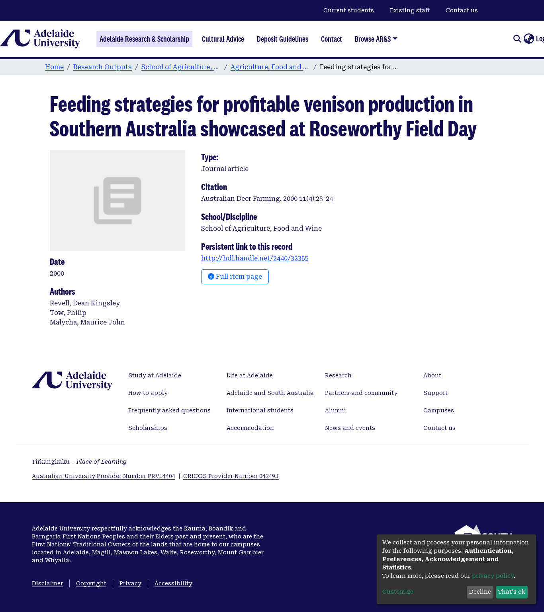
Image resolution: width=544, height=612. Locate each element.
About (432, 375)
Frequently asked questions (169, 410)
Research (338, 375)
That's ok (511, 592)
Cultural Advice (223, 39)
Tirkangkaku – (79, 462)
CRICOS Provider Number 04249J (231, 476)
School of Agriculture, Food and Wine (181, 67)
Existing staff (410, 10)
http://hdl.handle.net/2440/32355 (255, 258)
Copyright (91, 583)
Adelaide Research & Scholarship (144, 39)
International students (260, 410)
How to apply (148, 393)
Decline (480, 592)
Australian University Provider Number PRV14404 (103, 476)
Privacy (130, 583)
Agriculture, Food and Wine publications (270, 67)
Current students (348, 10)
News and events (350, 428)
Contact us (462, 10)
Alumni (335, 410)
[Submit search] (517, 39)
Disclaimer (47, 583)
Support (435, 393)
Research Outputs (102, 67)
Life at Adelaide (250, 375)
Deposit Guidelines (282, 39)
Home (54, 67)
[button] (528, 39)
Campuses (438, 410)
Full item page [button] (238, 276)
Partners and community (361, 393)
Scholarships (147, 428)
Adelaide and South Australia (270, 393)
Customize (397, 592)
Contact (331, 39)
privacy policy (493, 576)
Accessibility (173, 583)
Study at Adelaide (154, 375)
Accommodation (250, 428)
